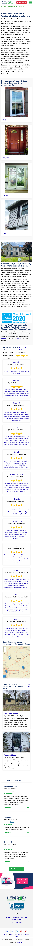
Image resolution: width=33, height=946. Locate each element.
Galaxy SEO (20, 942)
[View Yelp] (21, 931)
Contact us (4, 338)
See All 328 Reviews (22, 349)
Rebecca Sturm (10, 755)
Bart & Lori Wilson (11, 714)
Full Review (7, 807)
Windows (5, 120)
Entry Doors (6, 158)
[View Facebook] (7, 931)
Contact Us (22, 883)
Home (4, 6)
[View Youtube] (26, 931)
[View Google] (11, 931)
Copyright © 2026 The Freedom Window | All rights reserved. (17, 940)
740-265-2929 (22, 2)
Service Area (11, 6)
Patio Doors (6, 195)
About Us (6, 934)
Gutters (5, 233)
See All (29, 685)
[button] (6, 671)
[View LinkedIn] (16, 931)
